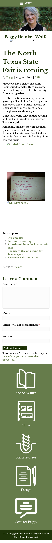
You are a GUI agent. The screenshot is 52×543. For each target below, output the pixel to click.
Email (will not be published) (21, 324)
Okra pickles (15, 238)
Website (7, 336)
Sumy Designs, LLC (29, 537)
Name (7, 313)
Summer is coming (20, 241)
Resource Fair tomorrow (23, 257)
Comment (10, 284)
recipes (18, 267)
